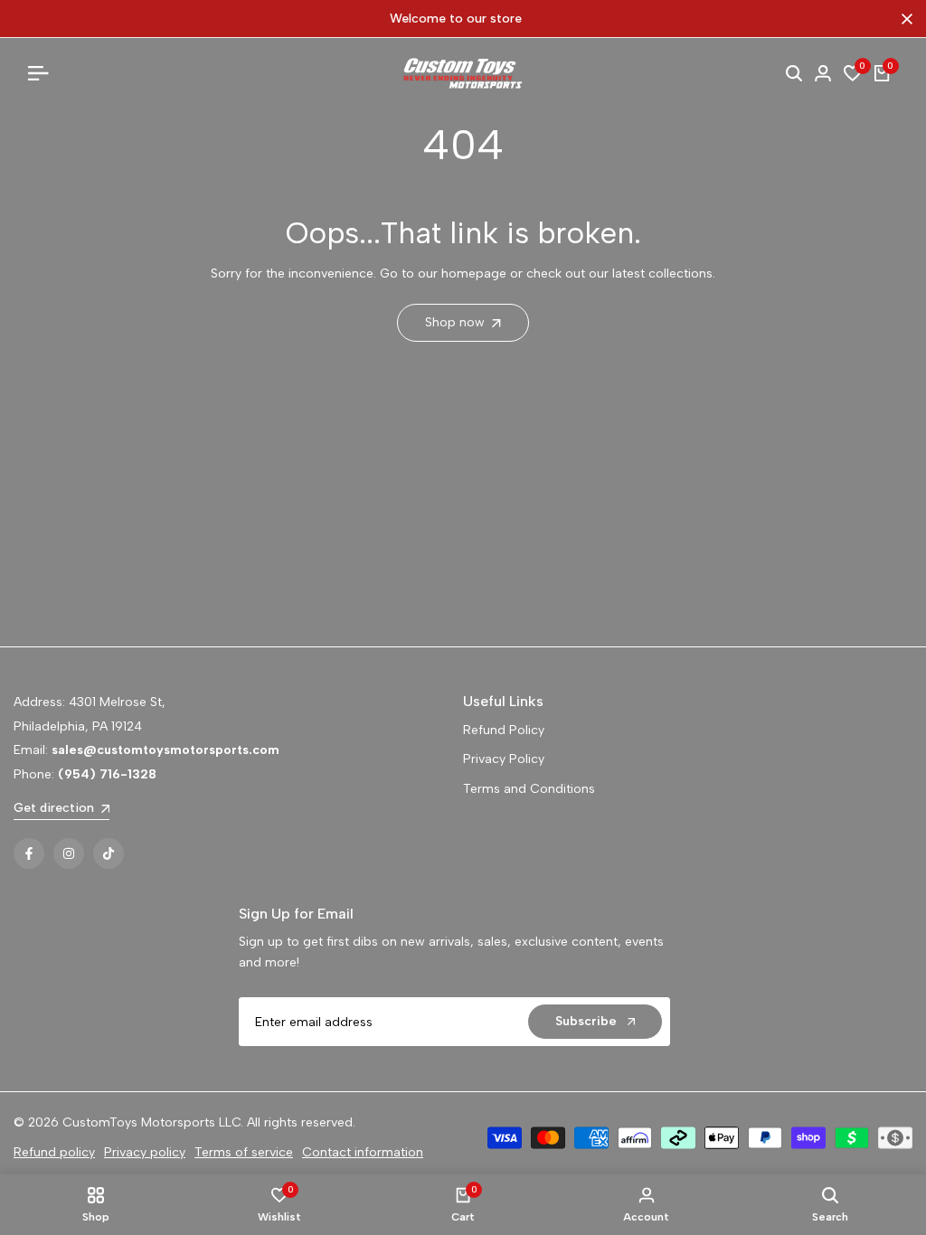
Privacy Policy (503, 759)
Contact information (362, 1152)
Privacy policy (144, 1152)
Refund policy (54, 1152)
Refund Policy (503, 730)
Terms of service (243, 1152)
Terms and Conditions (529, 789)
